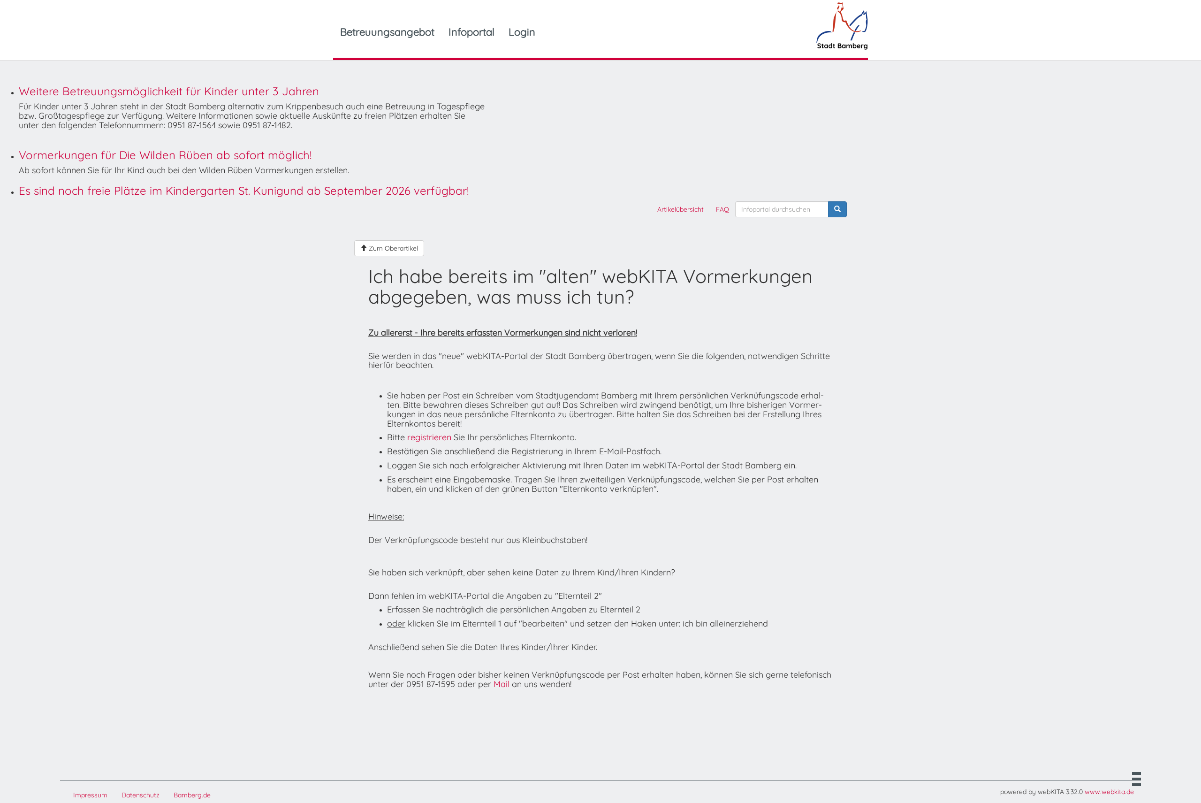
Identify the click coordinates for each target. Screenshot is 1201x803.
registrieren (429, 437)
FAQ (722, 209)
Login (522, 31)
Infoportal (471, 31)
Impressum (90, 795)
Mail (501, 684)
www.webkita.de (1109, 792)
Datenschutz (141, 795)
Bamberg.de (192, 795)
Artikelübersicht (680, 209)
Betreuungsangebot (387, 31)
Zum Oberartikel (392, 248)
